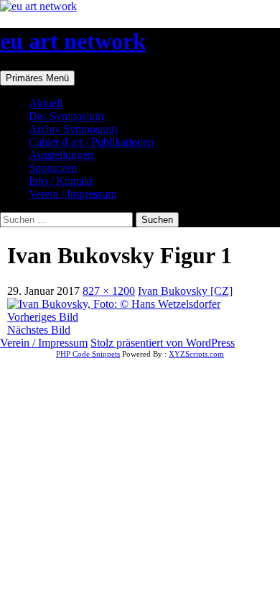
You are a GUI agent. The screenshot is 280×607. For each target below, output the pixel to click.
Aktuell (45, 103)
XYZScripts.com (196, 354)
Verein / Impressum (72, 194)
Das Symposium (66, 116)
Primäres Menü (37, 78)
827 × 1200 (109, 291)
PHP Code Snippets (88, 354)
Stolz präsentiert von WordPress (162, 343)
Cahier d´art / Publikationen (91, 142)
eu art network (73, 41)
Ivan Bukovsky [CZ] (185, 291)
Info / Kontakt (61, 181)
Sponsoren (53, 168)
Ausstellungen (61, 155)
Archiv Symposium (73, 129)
